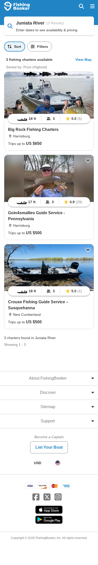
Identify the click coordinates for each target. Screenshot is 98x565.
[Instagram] (58, 497)
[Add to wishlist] (88, 78)
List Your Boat (49, 447)
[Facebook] (35, 497)
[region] (49, 118)
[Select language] (57, 462)
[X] (47, 497)
